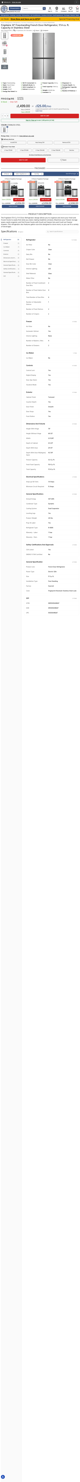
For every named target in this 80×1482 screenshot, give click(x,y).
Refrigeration (8, 23)
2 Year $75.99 (8, 150)
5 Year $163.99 (56, 150)
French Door (38, 23)
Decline (71, 150)
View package (13, 206)
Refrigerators (16, 23)
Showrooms (15, 8)
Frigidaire (45, 23)
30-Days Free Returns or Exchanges (40, 155)
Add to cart (19, 200)
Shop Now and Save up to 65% (17, 19)
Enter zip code (16, 2)
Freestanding (30, 23)
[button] (3, 192)
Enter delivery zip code (26, 136)
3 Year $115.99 (24, 150)
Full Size (24, 23)
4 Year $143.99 (40, 150)
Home (2, 23)
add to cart (44, 116)
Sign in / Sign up (31, 120)
